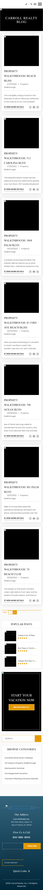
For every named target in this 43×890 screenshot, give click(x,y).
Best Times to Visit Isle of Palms (30, 648)
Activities (9, 758)
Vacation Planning (13, 778)
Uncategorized (11, 773)
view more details (15, 107)
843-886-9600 (21, 837)
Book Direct (19, 758)
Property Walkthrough (25, 763)
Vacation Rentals (30, 778)
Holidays (29, 758)
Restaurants (10, 768)
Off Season (10, 763)
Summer (20, 768)
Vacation (23, 773)
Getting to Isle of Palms (26, 635)
